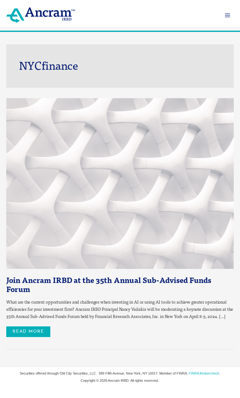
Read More (28, 330)
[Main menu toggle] (227, 15)
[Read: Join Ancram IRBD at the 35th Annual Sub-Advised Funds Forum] (120, 183)
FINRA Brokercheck (204, 373)
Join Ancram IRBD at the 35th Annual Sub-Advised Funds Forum (108, 284)
